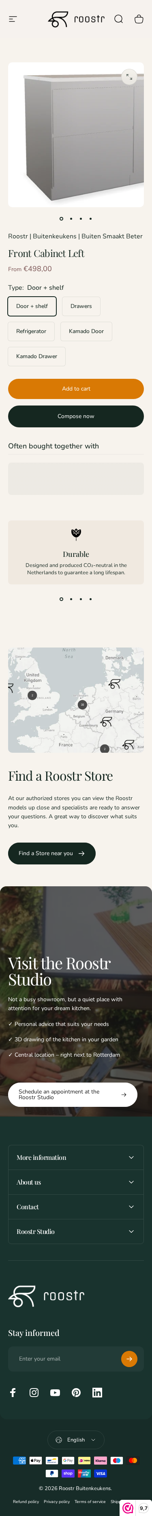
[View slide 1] (61, 599)
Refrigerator (31, 331)
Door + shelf (32, 306)
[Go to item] (61, 218)
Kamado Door (86, 331)
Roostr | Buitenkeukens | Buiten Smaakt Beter (75, 236)
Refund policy (26, 1502)
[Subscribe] (129, 1359)
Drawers (81, 306)
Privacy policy (57, 1502)
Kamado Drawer (36, 356)
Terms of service (90, 1502)
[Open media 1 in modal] (129, 77)
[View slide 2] (71, 599)
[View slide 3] (81, 599)
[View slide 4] (91, 599)
